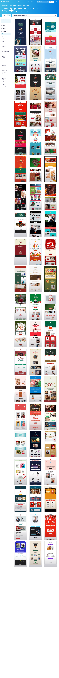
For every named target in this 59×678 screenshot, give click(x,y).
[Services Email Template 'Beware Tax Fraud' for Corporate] (20, 554)
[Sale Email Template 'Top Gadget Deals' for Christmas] (35, 389)
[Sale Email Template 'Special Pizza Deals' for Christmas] (20, 142)
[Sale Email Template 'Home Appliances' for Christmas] (35, 59)
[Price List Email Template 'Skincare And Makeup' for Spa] (50, 307)
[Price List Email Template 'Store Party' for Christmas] (20, 362)
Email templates (5, 5)
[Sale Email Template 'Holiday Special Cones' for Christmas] (20, 32)
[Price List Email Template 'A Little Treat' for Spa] (20, 307)
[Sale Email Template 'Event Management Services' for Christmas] (20, 197)
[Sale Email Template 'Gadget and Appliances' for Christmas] (50, 252)
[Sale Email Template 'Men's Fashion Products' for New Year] (35, 224)
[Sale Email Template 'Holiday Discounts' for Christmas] (20, 114)
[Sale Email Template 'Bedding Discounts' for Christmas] (50, 87)
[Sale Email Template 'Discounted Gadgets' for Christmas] (20, 472)
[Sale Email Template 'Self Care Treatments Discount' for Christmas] (50, 169)
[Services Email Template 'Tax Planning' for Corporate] (35, 527)
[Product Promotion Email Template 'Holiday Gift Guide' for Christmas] (50, 444)
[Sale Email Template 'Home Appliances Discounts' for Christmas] (35, 142)
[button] (10, 25)
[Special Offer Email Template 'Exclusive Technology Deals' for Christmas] (35, 334)
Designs (4, 15)
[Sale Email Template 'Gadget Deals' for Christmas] (35, 444)
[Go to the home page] (4, 2)
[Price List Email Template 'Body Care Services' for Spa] (50, 417)
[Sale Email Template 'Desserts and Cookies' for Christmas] (35, 87)
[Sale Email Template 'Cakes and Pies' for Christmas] (35, 169)
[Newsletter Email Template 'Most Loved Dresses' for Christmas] (50, 472)
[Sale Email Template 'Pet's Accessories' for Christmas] (35, 197)
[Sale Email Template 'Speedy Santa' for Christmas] (20, 252)
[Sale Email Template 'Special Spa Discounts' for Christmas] (35, 114)
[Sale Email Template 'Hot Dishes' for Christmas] (35, 499)
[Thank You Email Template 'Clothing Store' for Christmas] (50, 527)
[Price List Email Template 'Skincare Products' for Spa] (20, 334)
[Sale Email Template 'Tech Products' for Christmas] (20, 59)
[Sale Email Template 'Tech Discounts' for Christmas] (50, 32)
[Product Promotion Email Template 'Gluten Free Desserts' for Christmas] (50, 389)
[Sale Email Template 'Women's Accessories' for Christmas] (50, 197)
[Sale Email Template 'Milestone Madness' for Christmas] (20, 224)
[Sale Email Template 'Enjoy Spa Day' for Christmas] (50, 114)
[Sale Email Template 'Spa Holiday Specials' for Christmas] (35, 32)
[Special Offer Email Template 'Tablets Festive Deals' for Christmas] (35, 307)
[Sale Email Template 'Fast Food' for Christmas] (20, 169)
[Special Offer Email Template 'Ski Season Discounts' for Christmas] (20, 279)
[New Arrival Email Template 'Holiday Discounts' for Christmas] (20, 444)
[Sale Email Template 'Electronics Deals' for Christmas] (35, 472)
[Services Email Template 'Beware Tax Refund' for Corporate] (50, 554)
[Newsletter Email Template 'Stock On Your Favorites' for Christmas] (35, 252)
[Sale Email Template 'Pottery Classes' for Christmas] (50, 142)
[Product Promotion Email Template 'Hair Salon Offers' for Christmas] (35, 279)
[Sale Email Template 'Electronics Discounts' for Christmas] (20, 87)
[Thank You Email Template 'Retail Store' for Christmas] (50, 279)
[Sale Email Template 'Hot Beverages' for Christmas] (35, 362)
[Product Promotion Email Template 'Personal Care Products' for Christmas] (50, 334)
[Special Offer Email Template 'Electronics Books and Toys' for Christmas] (20, 499)
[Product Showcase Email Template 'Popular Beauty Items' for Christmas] (50, 362)
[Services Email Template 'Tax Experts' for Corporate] (20, 527)
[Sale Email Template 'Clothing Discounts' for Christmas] (50, 59)
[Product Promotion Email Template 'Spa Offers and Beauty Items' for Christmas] (20, 389)
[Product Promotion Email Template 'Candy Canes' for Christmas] (35, 417)
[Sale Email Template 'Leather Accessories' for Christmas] (50, 499)
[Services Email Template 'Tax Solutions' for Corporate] (35, 554)
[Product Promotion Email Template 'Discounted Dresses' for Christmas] (20, 417)
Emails (9, 15)
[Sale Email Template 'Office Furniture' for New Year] (50, 224)
